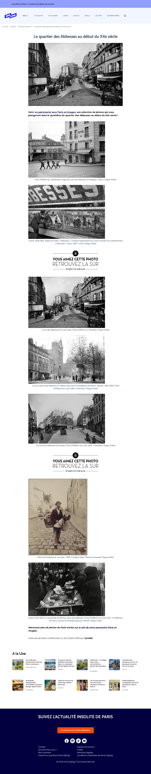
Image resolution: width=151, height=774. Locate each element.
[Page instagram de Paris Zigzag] (72, 740)
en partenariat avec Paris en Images (55, 112)
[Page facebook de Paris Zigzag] (66, 740)
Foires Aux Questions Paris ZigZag (54, 755)
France (60, 669)
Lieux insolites (31, 667)
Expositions (94, 690)
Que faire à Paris (113, 16)
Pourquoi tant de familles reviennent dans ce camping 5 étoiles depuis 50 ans (66, 663)
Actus (124, 669)
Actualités (38, 16)
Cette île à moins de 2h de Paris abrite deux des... (65, 682)
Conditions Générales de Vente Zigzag (95, 755)
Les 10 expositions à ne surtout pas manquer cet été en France (97, 683)
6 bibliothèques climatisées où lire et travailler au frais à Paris (130, 683)
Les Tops (98, 16)
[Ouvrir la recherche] (125, 16)
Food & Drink (53, 16)
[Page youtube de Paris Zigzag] (84, 740)
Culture (125, 690)
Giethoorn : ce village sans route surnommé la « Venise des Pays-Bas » (98, 664)
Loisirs (65, 16)
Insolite (76, 16)
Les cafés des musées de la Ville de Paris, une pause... (34, 662)
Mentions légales (85, 752)
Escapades (93, 671)
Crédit (80, 750)
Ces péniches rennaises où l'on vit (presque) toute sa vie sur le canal (130, 663)
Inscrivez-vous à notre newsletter (75, 730)
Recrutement (44, 752)
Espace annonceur (86, 747)
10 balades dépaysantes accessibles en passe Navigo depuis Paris (34, 683)
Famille (87, 16)
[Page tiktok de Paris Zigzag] (78, 740)
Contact (42, 747)
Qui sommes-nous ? (47, 750)
